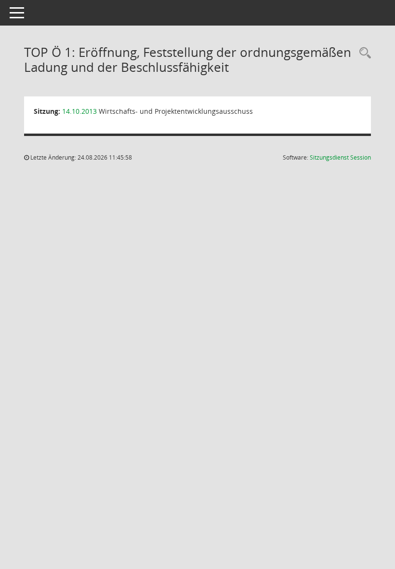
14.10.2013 (79, 111)
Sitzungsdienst (340, 157)
